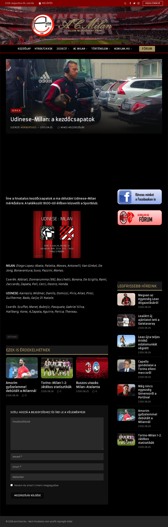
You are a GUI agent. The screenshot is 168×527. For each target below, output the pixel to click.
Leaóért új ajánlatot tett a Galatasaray (148, 319)
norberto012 (29, 127)
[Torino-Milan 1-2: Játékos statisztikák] (57, 367)
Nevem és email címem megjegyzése (36, 485)
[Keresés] (125, 3)
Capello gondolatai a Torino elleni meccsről (147, 367)
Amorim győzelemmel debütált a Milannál (21, 387)
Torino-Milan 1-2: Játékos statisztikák (56, 385)
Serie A (16, 110)
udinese (12, 336)
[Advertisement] (57, 168)
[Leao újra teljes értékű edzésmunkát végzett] (126, 341)
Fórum (147, 48)
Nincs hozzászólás (72, 127)
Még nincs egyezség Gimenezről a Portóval (147, 392)
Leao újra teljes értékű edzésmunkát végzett (149, 342)
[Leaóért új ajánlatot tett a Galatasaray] (126, 320)
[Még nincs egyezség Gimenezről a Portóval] (126, 390)
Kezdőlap (24, 48)
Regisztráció (153, 3)
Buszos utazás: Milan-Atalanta (88, 385)
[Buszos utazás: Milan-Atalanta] (92, 367)
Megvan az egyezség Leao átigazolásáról (148, 299)
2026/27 (62, 48)
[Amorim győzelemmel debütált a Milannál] (22, 367)
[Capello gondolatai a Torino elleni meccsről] (126, 365)
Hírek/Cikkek (44, 48)
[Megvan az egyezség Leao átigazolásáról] (126, 299)
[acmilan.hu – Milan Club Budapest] (70, 25)
